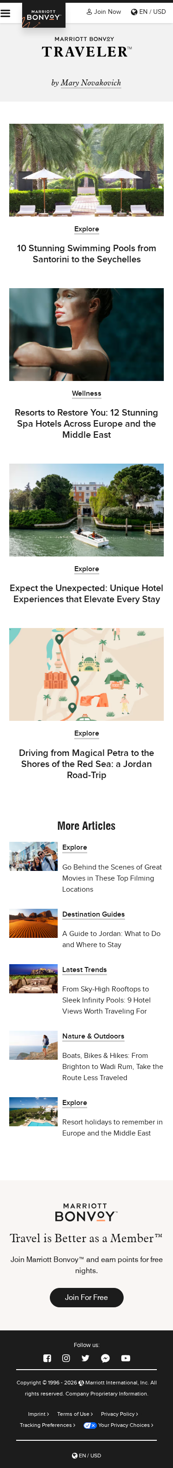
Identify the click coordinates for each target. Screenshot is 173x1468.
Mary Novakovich (91, 82)
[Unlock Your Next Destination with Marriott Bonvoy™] (44, 15)
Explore (86, 229)
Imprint (37, 1414)
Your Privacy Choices (123, 1425)
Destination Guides (93, 914)
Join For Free (86, 1297)
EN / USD (151, 11)
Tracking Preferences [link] (46, 1425)
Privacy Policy (118, 1414)
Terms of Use (74, 1414)
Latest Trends (84, 970)
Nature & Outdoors (93, 1036)
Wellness (86, 393)
